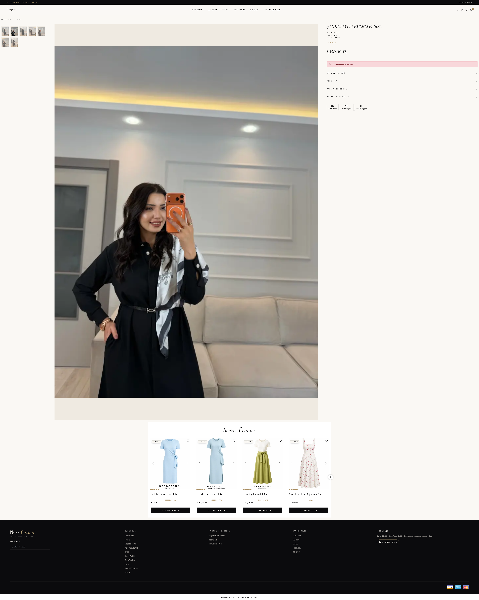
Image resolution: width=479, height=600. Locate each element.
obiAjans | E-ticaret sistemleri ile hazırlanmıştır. (239, 597)
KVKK (127, 552)
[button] (197, 10)
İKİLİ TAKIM (297, 548)
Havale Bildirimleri (215, 544)
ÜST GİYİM (297, 536)
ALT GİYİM (296, 540)
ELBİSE (295, 544)
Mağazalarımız (130, 544)
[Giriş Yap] (462, 10)
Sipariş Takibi (130, 556)
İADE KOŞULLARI (131, 548)
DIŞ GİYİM (296, 552)
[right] (330, 477)
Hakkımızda (129, 536)
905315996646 (389, 542)
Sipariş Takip (466, 2)
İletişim (127, 540)
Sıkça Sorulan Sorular (217, 536)
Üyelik (127, 564)
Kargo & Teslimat (131, 568)
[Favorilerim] (467, 10)
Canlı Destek (130, 560)
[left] (148, 477)
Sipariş (127, 572)
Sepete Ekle (172, 510)
